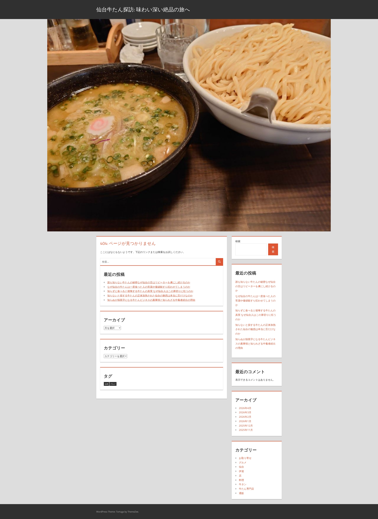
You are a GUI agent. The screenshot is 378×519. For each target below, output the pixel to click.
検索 (237, 241)
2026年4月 (245, 408)
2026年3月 (245, 412)
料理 (241, 480)
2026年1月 (245, 421)
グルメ (113, 384)
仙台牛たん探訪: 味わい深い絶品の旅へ (143, 9)
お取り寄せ (245, 458)
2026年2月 (245, 416)
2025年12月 (246, 425)
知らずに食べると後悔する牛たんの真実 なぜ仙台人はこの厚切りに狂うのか (150, 291)
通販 (241, 493)
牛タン (242, 484)
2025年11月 (246, 430)
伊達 (241, 471)
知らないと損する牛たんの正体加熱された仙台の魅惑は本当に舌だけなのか (150, 295)
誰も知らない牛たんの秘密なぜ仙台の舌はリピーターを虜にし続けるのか (148, 282)
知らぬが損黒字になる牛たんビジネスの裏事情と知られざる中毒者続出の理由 (151, 300)
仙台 (241, 466)
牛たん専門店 (246, 488)
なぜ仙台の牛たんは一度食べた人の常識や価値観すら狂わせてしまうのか (148, 286)
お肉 (106, 384)
